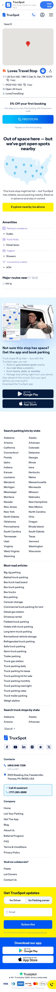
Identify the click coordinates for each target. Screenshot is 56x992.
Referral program (14, 835)
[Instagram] (32, 747)
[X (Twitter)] (49, 747)
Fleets (7, 868)
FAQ (6, 841)
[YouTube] (15, 747)
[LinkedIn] (24, 747)
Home (7, 808)
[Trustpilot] (40, 747)
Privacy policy (12, 852)
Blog (6, 824)
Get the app (11, 819)
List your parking (13, 813)
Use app (49, 5)
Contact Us (10, 879)
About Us (9, 830)
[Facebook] (7, 747)
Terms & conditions (15, 846)
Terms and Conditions (37, 932)
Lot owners (10, 874)
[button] (28, 44)
